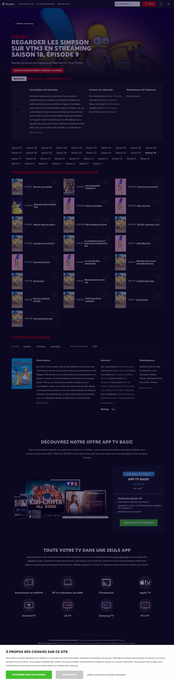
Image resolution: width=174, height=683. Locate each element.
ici (77, 666)
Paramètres (69, 674)
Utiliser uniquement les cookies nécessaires (106, 674)
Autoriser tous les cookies (28, 674)
